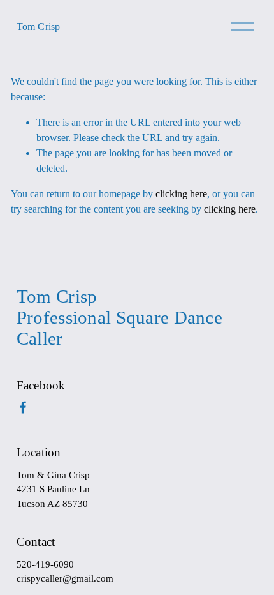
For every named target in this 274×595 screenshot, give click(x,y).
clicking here (181, 193)
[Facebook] (23, 407)
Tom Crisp (38, 26)
